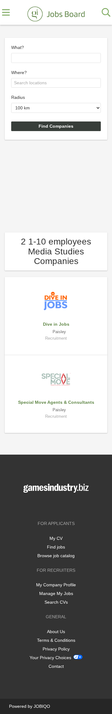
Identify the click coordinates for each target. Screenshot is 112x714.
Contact (56, 666)
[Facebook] (46, 505)
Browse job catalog (56, 555)
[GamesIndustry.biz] (56, 12)
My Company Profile (56, 584)
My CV (56, 538)
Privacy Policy (56, 648)
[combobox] (56, 58)
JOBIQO (42, 706)
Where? (19, 72)
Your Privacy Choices (50, 657)
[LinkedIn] (66, 505)
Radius (18, 97)
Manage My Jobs (56, 593)
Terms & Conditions (56, 640)
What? (17, 47)
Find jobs (56, 546)
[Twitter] (57, 505)
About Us (56, 631)
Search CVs (56, 602)
